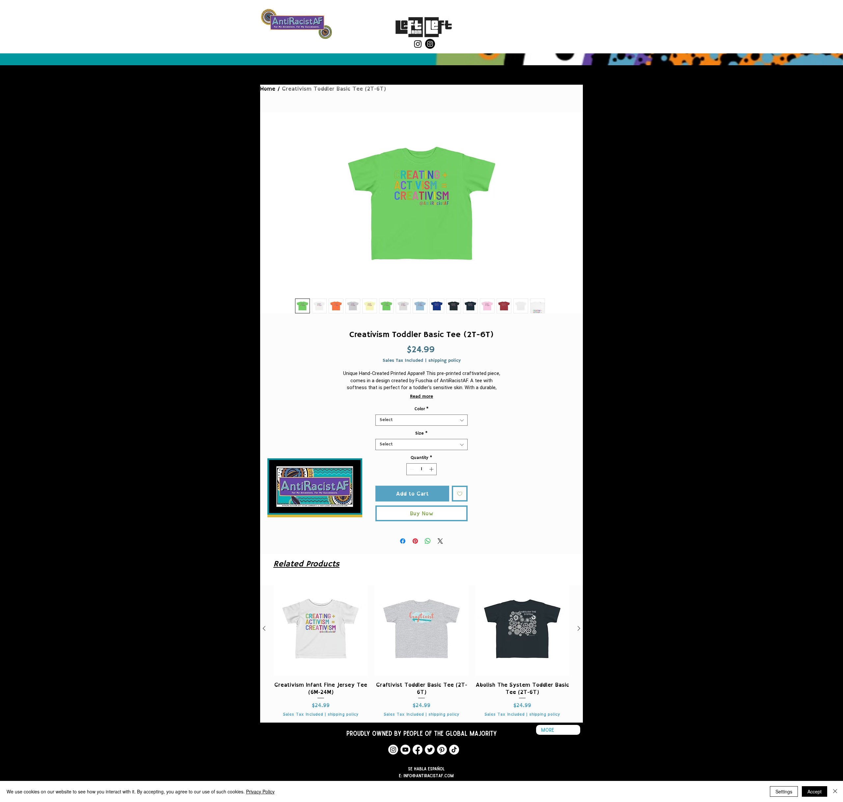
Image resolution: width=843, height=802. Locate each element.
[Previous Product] (264, 628)
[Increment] (432, 469)
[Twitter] (430, 750)
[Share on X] (440, 541)
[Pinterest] (442, 750)
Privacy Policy (260, 791)
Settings (783, 791)
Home (267, 88)
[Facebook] (417, 750)
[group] (421, 649)
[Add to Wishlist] (460, 493)
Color (422, 409)
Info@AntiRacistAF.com (428, 775)
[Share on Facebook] (403, 541)
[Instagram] (418, 44)
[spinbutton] (421, 469)
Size (421, 433)
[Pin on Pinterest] (415, 541)
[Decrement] (411, 469)
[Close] (835, 791)
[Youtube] (405, 750)
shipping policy (444, 360)
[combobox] (421, 420)
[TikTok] (454, 750)
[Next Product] (579, 628)
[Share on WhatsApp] (428, 541)
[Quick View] (321, 629)
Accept (814, 791)
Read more (421, 396)
